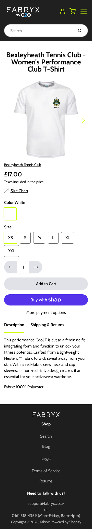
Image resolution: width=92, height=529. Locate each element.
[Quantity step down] (10, 267)
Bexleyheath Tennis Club (22, 164)
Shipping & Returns (47, 324)
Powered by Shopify (66, 522)
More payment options (46, 312)
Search (46, 436)
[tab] (17, 326)
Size (8, 227)
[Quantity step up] (36, 267)
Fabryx (45, 522)
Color (14, 202)
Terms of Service (46, 470)
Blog (46, 446)
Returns (46, 481)
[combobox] (38, 30)
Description (14, 324)
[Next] (83, 120)
